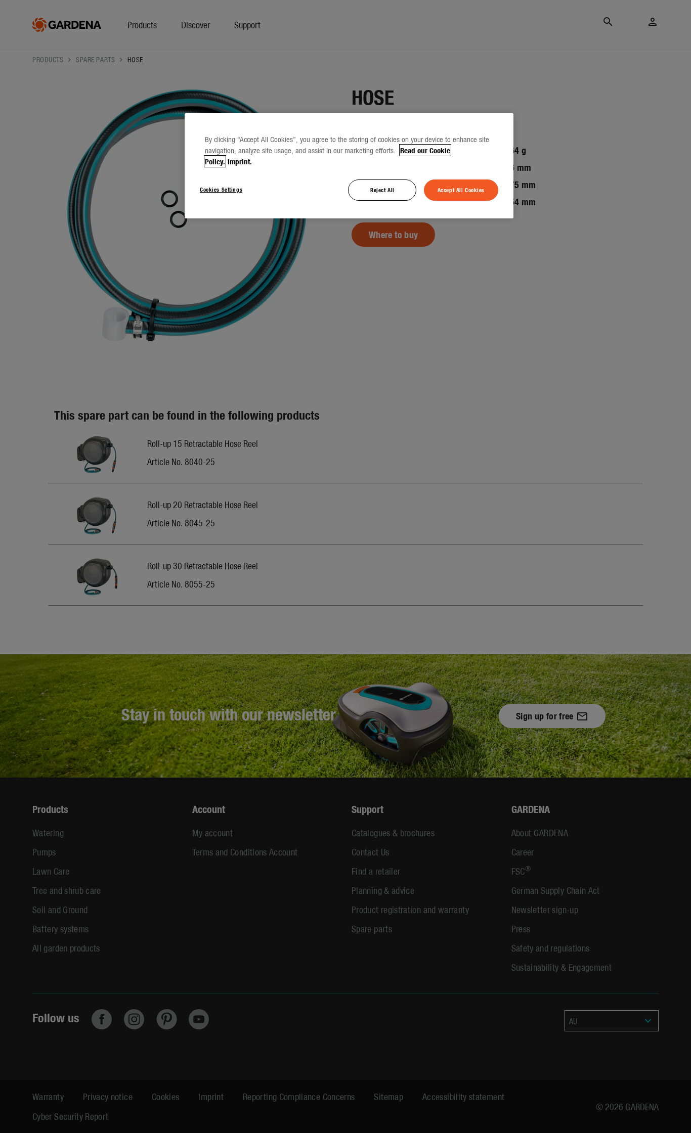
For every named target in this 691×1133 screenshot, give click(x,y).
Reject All (382, 190)
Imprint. (240, 161)
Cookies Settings (221, 189)
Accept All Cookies (461, 190)
